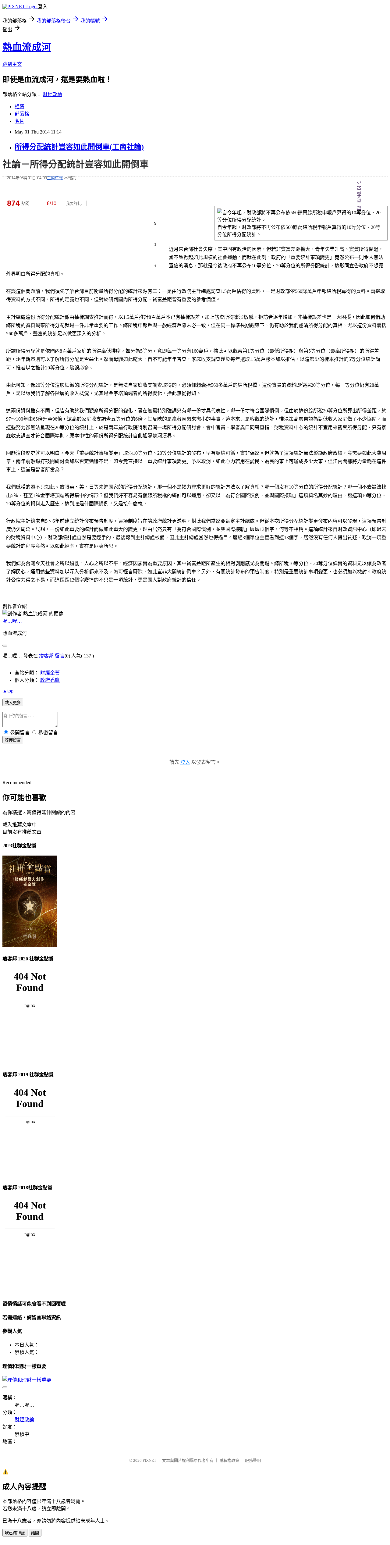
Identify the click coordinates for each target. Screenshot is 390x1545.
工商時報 (55, 178)
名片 (19, 121)
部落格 (22, 113)
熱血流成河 (26, 47)
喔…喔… (12, 621)
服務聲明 (253, 1460)
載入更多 (13, 702)
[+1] (132, 204)
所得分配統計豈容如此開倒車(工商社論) (79, 147)
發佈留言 (13, 740)
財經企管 (50, 672)
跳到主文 (12, 64)
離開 (35, 1533)
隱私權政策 (229, 1460)
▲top (7, 690)
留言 (60, 655)
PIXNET (149, 1460)
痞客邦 (46, 655)
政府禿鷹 (50, 680)
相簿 (19, 106)
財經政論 (52, 94)
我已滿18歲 (15, 1533)
